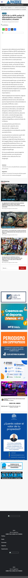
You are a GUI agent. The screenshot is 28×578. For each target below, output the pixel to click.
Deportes (3, 545)
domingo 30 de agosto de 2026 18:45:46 (10, 208)
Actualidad (4, 13)
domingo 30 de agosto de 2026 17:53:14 (10, 235)
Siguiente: (14, 173)
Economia (9, 199)
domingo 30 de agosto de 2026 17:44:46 (10, 262)
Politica (13, 199)
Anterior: (14, 167)
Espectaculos (4, 549)
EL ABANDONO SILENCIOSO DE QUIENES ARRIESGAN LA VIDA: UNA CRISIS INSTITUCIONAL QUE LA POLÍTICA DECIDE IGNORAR (13, 205)
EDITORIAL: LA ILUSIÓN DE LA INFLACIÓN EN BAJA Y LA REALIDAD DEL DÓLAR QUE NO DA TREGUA (14, 232)
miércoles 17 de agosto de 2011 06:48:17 (11, 21)
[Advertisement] (14, 495)
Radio (2, 539)
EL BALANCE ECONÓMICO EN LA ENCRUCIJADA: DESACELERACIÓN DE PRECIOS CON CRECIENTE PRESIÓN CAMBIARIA (12, 258)
